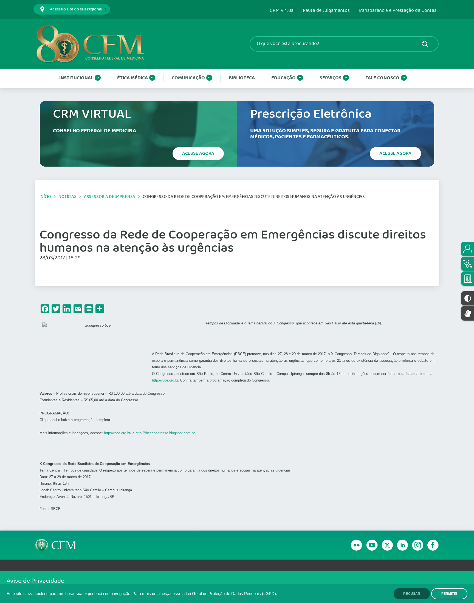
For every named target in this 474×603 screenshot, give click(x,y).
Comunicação (188, 78)
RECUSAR (411, 594)
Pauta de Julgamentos (326, 11)
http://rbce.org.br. (165, 380)
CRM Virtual (282, 11)
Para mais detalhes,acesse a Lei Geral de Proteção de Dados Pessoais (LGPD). (204, 593)
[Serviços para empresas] (467, 278)
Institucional (76, 78)
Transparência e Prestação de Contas (397, 11)
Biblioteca (242, 78)
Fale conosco (382, 78)
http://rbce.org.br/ (117, 433)
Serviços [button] (331, 78)
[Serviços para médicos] (467, 264)
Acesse (198, 153)
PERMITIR (449, 594)
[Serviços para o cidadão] (467, 249)
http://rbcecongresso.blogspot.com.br (165, 433)
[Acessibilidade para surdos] (467, 313)
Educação (283, 78)
